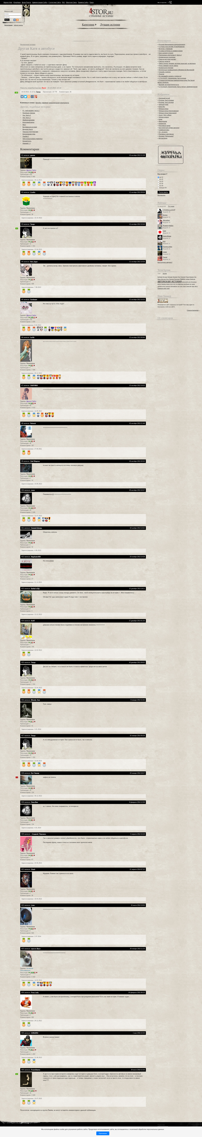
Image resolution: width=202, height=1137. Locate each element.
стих (181, 286)
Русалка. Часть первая (166, 100)
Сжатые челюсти (164, 61)
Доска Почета (26, 2)
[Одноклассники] (28, 96)
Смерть (182, 279)
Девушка (170, 277)
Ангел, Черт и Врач (165, 115)
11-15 (161, 179)
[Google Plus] (35, 96)
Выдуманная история (30, 127)
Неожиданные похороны (167, 57)
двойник (45, 103)
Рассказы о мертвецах (166, 134)
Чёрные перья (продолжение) (169, 111)
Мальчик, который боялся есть (169, 84)
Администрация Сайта (39, 2)
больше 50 (163, 188)
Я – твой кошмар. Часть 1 (31, 110)
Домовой (183, 277)
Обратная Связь (71, 2)
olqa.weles (166, 220)
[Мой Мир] (32, 96)
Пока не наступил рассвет (167, 59)
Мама (159, 279)
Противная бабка (164, 125)
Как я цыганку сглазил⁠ (166, 53)
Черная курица (164, 117)
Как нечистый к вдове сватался (169, 128)
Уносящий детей (164, 98)
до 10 (161, 177)
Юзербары (17, 2)
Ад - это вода (163, 132)
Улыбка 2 (26, 136)
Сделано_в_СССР (169, 210)
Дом (179, 277)
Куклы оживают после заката (168, 65)
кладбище (186, 284)
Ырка (160, 119)
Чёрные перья (163, 109)
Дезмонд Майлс (168, 225)
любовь (160, 286)
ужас (193, 286)
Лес (195, 277)
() (32, 172)
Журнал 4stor (8, 2)
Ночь (167, 279)
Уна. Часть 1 (27, 118)
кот (190, 284)
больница (194, 281)
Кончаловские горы (29, 134)
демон (168, 284)
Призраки (177, 279)
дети (171, 284)
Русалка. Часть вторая (166, 102)
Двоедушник (163, 121)
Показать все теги (164, 288)
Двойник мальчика (28, 120)
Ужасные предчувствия (30, 132)
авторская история (170, 281)
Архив (165, 273)
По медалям (162, 206)
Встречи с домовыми (166, 49)
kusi (164, 241)
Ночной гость (27, 141)
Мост (24, 125)
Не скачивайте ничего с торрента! (170, 76)
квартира (180, 284)
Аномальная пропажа (166, 68)
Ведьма (165, 277)
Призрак (171, 279)
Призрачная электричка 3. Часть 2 (170, 55)
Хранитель (162, 123)
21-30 (161, 183)
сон (178, 286)
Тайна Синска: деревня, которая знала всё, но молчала (177, 63)
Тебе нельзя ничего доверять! (32, 139)
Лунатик (161, 74)
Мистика (163, 279)
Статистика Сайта (55, 2)
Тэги (159, 273)
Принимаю (103, 1133)
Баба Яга (162, 106)
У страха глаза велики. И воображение (172, 46)
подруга (168, 286)
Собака (188, 279)
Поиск (92, 2)
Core (164, 231)
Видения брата (28, 129)
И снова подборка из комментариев (170, 51)
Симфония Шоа (164, 130)
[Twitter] (25, 96)
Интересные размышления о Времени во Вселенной (176, 70)
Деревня (175, 277)
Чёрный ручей (163, 104)
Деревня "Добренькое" (166, 136)
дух (177, 284)
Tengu (38, 92)
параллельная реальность (59, 103)
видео (159, 284)
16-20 (161, 181)
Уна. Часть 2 (27, 115)
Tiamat (165, 257)
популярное (174, 286)
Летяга (165, 215)
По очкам (171, 206)
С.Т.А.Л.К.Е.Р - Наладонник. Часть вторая (172, 78)
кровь (193, 284)
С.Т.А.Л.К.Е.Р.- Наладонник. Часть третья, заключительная (178, 87)
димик (165, 252)
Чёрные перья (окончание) (168, 113)
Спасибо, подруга (165, 72)
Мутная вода (163, 138)
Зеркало (191, 277)
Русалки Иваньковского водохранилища (172, 44)
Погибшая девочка (29, 113)
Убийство (192, 279)
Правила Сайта (83, 2)
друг (174, 284)
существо (188, 286)
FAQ (63, 2)
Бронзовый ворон (28, 122)
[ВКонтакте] (22, 96)
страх (184, 286)
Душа (187, 277)
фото (196, 286)
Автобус (38, 103)
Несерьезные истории (27, 44)
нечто (163, 286)
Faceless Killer (167, 247)
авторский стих (186, 281)
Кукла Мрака (167, 236)
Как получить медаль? (165, 262)
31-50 (161, 185)
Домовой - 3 (26, 143)
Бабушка (160, 277)
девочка (163, 284)
